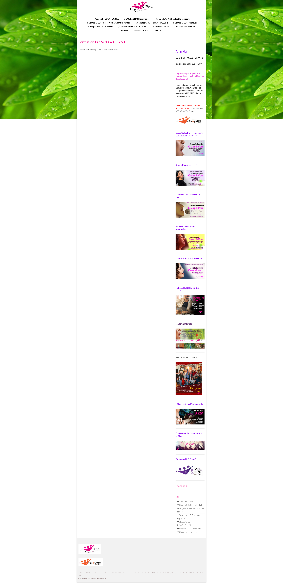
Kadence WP (104, 578)
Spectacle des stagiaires (187, 357)
